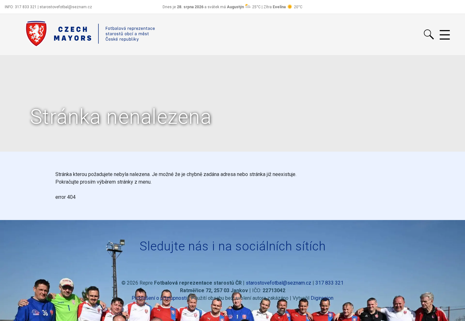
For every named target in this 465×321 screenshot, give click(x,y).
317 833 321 (329, 283)
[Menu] (445, 35)
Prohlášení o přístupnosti (159, 298)
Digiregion (322, 298)
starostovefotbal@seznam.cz (278, 283)
